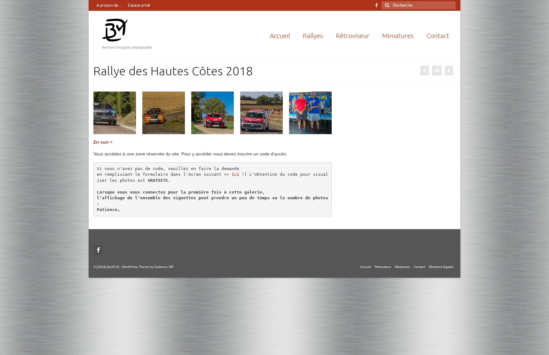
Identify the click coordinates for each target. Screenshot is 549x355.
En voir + (102, 142)
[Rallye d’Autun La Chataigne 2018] (424, 70)
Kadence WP (164, 267)
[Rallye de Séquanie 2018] (449, 70)
